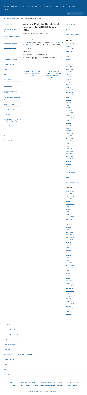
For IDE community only (46, 6)
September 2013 (70, 143)
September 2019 (70, 43)
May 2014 (68, 128)
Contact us (22, 6)
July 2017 (68, 59)
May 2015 (68, 105)
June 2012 (68, 166)
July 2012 (68, 164)
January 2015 (69, 115)
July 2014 (68, 123)
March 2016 (69, 82)
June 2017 (68, 61)
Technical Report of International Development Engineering (12, 58)
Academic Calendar (9, 64)
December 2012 (70, 156)
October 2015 (69, 92)
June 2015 (68, 102)
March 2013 (69, 148)
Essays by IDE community (72, 34)
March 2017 (69, 64)
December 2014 (70, 118)
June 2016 (68, 77)
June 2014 (68, 125)
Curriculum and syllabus (10, 48)
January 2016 (69, 87)
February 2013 (69, 151)
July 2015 (68, 100)
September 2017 (70, 56)
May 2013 (68, 146)
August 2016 (69, 71)
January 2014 (69, 135)
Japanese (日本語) (71, 6)
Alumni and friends (8, 69)
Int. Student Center (32, 6)
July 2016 (68, 74)
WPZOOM (56, 391)
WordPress (36, 391)
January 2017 (69, 66)
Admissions (7, 53)
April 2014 (68, 130)
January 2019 (69, 46)
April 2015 (68, 107)
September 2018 (70, 48)
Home (5, 18)
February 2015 (69, 112)
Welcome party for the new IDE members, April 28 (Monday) (32, 73)
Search (82, 13)
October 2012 (69, 158)
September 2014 (70, 120)
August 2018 (69, 51)
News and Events (11, 18)
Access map (14, 6)
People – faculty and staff (10, 43)
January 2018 (69, 54)
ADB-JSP (6, 9)
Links (5, 74)
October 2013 (69, 141)
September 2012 (70, 161)
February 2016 (69, 84)
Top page (6, 6)
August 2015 (69, 97)
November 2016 (70, 69)
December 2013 (70, 138)
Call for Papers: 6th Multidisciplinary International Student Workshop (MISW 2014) (53, 74)
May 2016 (68, 79)
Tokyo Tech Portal (59, 6)
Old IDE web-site (8, 79)
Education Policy (8, 24)
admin (26, 33)
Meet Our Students (70, 24)
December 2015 (70, 89)
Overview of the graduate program (10, 30)
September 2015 (70, 95)
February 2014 (69, 133)
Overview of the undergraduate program (12, 37)
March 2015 (69, 110)
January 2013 (69, 153)
